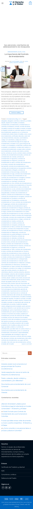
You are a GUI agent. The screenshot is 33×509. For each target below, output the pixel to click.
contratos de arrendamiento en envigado (12, 196)
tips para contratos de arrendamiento (14, 338)
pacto (23, 306)
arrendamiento (5, 124)
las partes (12, 304)
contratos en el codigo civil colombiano (20, 268)
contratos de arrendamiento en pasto (18, 228)
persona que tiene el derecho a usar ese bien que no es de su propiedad (15, 308)
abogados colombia (13, 121)
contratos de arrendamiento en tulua (11, 253)
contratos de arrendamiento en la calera (18, 211)
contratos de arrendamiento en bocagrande (13, 168)
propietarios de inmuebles (8, 325)
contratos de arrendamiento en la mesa (12, 213)
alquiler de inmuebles (12, 122)
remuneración (14, 332)
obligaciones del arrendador (14, 306)
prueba (18, 325)
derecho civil (15, 270)
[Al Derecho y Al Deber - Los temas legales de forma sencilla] (16, 3)
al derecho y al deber (25, 121)
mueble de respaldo (21, 304)
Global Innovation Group (11, 504)
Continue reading (16, 112)
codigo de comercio (20, 139)
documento (19, 277)
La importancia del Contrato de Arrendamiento (17, 55)
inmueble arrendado (25, 296)
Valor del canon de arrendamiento (16, 342)
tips (2, 338)
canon (25, 134)
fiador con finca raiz (16, 285)
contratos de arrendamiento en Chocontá (20, 185)
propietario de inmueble (8, 323)
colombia (4, 141)
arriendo (17, 126)
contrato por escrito (11, 153)
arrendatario (10, 126)
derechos (21, 272)
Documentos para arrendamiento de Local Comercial (16, 385)
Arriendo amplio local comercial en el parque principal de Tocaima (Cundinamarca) (14, 366)
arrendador (21, 122)
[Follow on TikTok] (9, 487)
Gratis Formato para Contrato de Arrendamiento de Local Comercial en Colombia (14, 414)
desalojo (27, 274)
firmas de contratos (22, 287)
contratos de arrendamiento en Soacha (12, 245)
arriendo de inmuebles (13, 128)
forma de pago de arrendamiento (10, 289)
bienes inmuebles (18, 134)
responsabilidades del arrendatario (11, 334)
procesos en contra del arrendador (18, 321)
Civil (23, 51)
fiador (8, 285)
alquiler (3, 122)
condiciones (19, 145)
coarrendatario (24, 138)
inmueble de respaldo (7, 298)
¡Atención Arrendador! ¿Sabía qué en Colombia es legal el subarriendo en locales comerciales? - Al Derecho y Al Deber (16, 406)
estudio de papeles (6, 281)
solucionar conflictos (15, 336)
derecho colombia (14, 272)
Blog (19, 51)
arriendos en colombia (14, 130)
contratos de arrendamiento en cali (16, 175)
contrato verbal (21, 153)
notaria (3, 306)
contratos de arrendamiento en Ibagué (12, 207)
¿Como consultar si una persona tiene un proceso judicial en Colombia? (16, 429)
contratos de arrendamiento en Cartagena (13, 177)
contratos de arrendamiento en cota (11, 187)
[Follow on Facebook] (3, 487)
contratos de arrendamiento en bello (19, 166)
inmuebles (15, 300)
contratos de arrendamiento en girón (17, 206)
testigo (29, 336)
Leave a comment (27, 344)
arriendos (22, 128)
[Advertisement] (16, 24)
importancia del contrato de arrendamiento (19, 294)
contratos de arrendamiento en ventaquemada (14, 259)
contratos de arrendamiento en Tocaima (17, 251)
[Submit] (30, 353)
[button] (2, 3)
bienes (12, 134)
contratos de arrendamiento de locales (12, 155)
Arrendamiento (13, 51)
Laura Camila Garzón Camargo (18, 62)
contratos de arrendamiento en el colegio (18, 194)
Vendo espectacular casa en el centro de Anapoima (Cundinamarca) (15, 373)
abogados (4, 121)
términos (24, 336)
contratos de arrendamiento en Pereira (12, 230)
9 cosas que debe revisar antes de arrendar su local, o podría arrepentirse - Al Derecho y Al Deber (16, 423)
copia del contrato (6, 270)
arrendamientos (14, 124)
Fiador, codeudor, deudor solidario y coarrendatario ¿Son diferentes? (13, 379)
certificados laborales (18, 136)
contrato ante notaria (18, 151)
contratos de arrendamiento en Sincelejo (17, 243)
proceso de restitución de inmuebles (18, 317)
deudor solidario (11, 277)
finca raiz (14, 287)
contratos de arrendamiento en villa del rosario (14, 260)
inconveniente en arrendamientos (10, 296)
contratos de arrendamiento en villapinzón (13, 262)
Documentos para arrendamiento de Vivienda (13, 391)
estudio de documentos (23, 279)
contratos (28, 153)
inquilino (21, 300)
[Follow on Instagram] (6, 487)
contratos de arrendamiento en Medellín (20, 217)
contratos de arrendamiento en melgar (12, 219)
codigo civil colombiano (8, 139)
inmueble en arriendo (19, 298)
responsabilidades (23, 332)
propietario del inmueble (22, 323)
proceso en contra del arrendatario (11, 319)
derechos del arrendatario (17, 274)
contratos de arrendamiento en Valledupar (18, 257)
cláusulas (16, 138)
